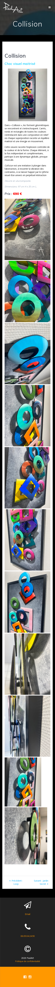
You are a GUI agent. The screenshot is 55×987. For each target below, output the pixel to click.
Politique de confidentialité (27, 961)
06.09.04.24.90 (28, 936)
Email (27, 914)
